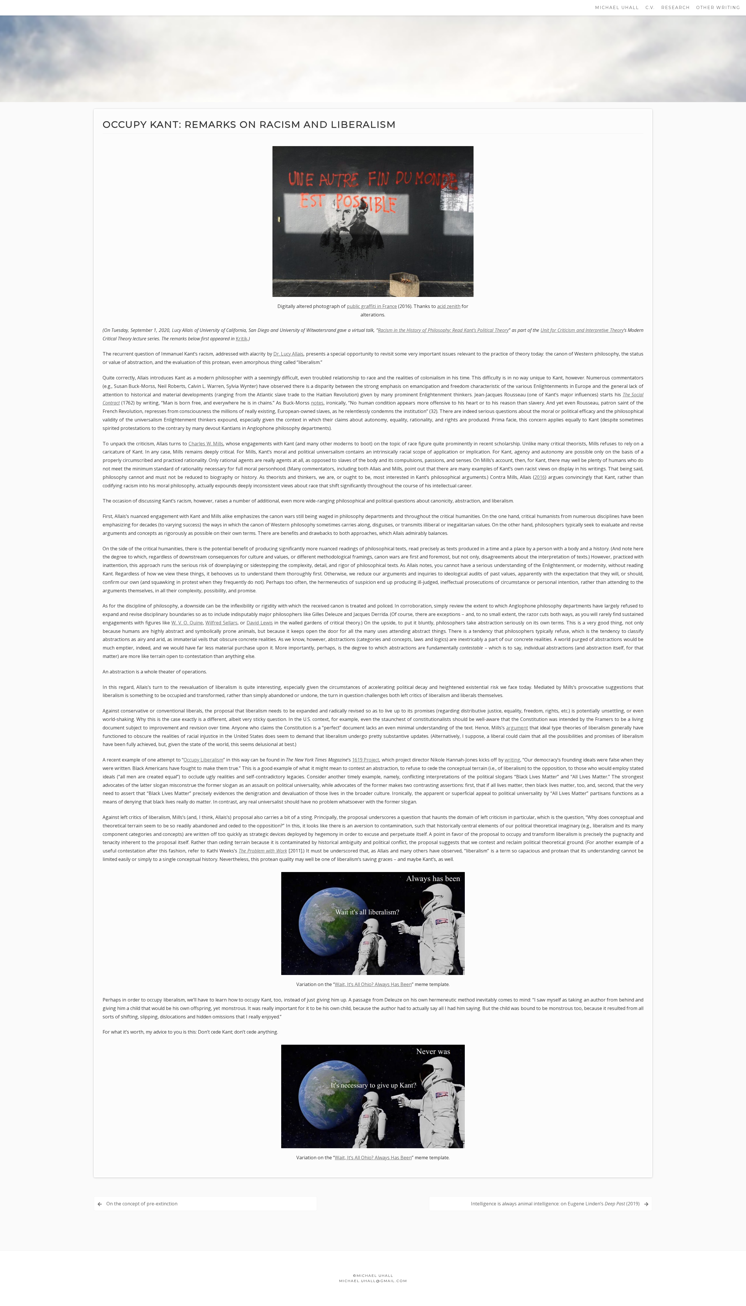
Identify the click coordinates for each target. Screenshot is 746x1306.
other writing (718, 7)
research (675, 7)
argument (517, 727)
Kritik (241, 338)
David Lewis (259, 622)
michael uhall (617, 7)
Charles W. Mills (206, 443)
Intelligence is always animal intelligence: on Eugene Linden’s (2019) (555, 1203)
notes (317, 403)
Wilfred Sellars (221, 622)
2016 (539, 477)
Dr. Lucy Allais (288, 354)
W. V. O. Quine (187, 622)
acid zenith (448, 306)
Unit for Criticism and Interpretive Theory (582, 330)
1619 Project (365, 760)
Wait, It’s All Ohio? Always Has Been (373, 984)
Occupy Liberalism (203, 760)
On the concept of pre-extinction (141, 1203)
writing (512, 760)
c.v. (650, 7)
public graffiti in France (372, 306)
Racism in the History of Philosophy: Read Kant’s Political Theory (443, 330)
